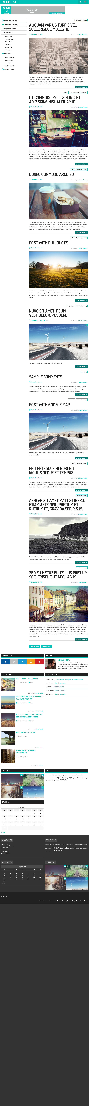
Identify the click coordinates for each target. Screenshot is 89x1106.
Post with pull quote (9, 65)
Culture (85, 20)
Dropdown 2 (60, 901)
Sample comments (45, 376)
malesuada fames (72, 775)
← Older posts (35, 646)
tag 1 (58, 777)
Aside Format (8, 44)
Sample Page (75, 901)
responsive (47, 778)
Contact (39, 901)
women (65, 780)
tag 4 (76, 778)
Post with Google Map (49, 404)
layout (64, 775)
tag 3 (70, 778)
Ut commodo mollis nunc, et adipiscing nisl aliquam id (54, 99)
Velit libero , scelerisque (27, 679)
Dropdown (45, 901)
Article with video (9, 41)
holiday (56, 775)
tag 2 (63, 777)
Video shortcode (9, 60)
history (53, 775)
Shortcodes (71, 399)
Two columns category (81, 169)
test (61, 780)
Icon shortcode (8, 63)
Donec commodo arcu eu (51, 174)
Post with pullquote (48, 242)
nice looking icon (79, 775)
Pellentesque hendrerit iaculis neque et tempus (51, 470)
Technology (84, 92)
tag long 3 (57, 780)
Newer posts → (46, 646)
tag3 (73, 778)
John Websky (83, 248)
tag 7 (87, 778)
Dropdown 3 (67, 901)
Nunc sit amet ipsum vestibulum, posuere (48, 313)
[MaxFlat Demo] (11, 2)
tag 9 (49, 780)
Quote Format (8, 50)
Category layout (77, 20)
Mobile (65, 92)
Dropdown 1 (52, 901)
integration (60, 775)
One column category (74, 92)
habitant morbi (48, 775)
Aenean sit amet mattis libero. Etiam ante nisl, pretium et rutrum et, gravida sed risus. (57, 504)
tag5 (82, 778)
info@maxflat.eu (7, 853)
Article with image (9, 39)
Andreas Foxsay (82, 107)
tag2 (67, 778)
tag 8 (46, 780)
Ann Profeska (83, 35)
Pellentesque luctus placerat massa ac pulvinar (70, 679)
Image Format (8, 47)
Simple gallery (8, 36)
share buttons (53, 778)
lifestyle (66, 775)
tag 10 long (52, 780)
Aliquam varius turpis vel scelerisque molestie (53, 27)
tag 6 (84, 778)
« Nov (3, 832)
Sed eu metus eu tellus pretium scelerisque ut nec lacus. (58, 574)
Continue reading (81, 87)
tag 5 (79, 778)
